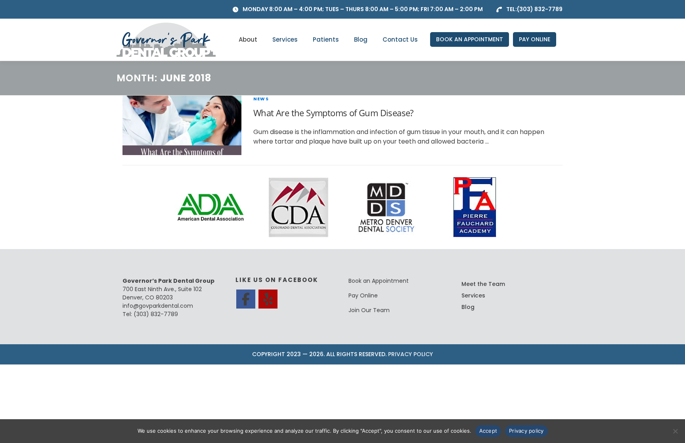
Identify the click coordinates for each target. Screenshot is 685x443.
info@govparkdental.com (157, 306)
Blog (360, 39)
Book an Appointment (378, 281)
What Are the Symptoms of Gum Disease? (333, 113)
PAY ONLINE (534, 39)
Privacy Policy (410, 354)
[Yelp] (267, 299)
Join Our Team (369, 310)
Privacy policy (526, 431)
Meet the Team (483, 284)
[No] (675, 431)
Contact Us (400, 39)
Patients (326, 39)
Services (285, 39)
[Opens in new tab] (210, 207)
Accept (488, 431)
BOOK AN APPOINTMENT (469, 39)
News (261, 99)
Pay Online (363, 295)
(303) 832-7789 (540, 9)
